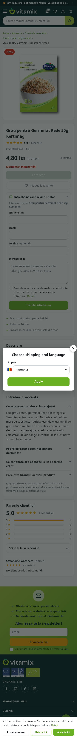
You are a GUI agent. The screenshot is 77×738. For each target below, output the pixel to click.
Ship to (11, 362)
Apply (38, 381)
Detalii (54, 725)
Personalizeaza (16, 732)
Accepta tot (63, 732)
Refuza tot (41, 732)
